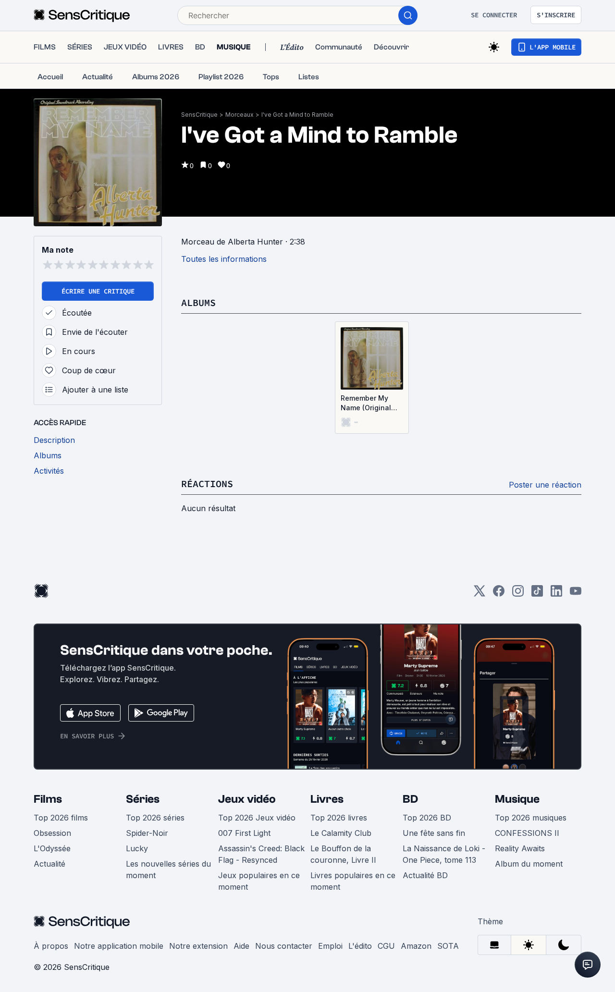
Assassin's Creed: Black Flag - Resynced (261, 854)
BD (410, 799)
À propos (51, 946)
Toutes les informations (224, 259)
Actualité (49, 864)
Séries (143, 799)
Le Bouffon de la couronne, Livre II (343, 854)
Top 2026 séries (155, 817)
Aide (241, 946)
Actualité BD (425, 875)
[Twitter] (479, 594)
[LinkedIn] (556, 594)
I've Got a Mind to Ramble (297, 114)
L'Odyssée (52, 848)
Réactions (207, 484)
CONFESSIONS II (527, 833)
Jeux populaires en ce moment (259, 881)
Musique (517, 799)
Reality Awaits (520, 848)
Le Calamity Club (340, 833)
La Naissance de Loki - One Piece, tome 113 (444, 854)
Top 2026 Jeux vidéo (256, 817)
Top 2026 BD (427, 817)
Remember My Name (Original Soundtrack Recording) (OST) (369, 403)
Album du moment (529, 864)
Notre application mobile (118, 946)
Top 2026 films (61, 817)
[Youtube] (575, 594)
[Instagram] (518, 594)
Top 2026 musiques (530, 817)
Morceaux (239, 114)
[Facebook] (498, 594)
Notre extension (198, 946)
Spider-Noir (147, 833)
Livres (327, 799)
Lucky (137, 848)
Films (48, 799)
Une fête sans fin (434, 833)
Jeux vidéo (247, 799)
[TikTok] (537, 594)
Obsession (52, 833)
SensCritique (199, 114)
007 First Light (244, 833)
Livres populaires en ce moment (352, 881)
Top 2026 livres (338, 817)
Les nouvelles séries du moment (168, 869)
